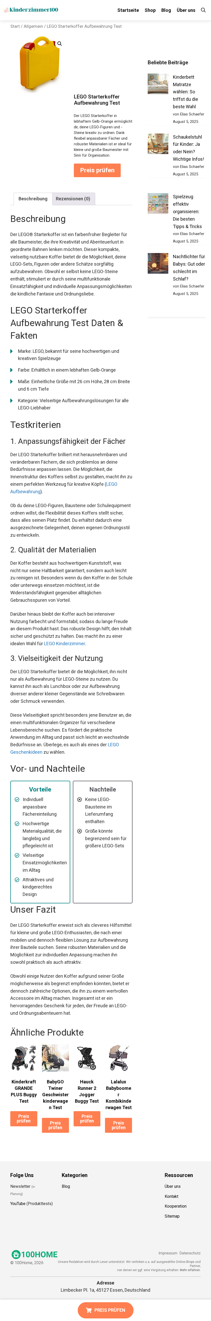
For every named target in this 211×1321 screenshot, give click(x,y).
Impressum (168, 1253)
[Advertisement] (103, 65)
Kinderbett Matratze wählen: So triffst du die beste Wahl (185, 91)
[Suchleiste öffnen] (203, 10)
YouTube (17, 1203)
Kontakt (171, 1196)
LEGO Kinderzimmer (64, 643)
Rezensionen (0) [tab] (73, 198)
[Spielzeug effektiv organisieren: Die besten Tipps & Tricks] (158, 204)
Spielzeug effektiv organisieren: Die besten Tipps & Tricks (187, 211)
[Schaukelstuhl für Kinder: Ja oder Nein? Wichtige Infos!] (158, 144)
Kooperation (176, 1206)
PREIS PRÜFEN (109, 1310)
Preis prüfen (97, 170)
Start (15, 26)
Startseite (128, 10)
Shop (150, 10)
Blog (166, 10)
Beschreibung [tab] (33, 198)
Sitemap (172, 1216)
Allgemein (33, 26)
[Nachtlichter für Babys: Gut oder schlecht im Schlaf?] (158, 264)
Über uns (186, 10)
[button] (59, 43)
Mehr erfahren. (190, 1270)
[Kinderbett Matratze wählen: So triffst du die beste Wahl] (158, 85)
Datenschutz (190, 1253)
